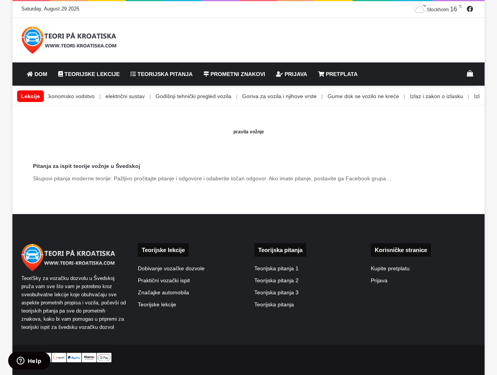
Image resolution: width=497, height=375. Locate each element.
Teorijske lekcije (157, 305)
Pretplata (341, 74)
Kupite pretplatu (390, 268)
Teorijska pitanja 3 (276, 293)
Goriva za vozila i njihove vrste (270, 96)
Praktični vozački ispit (164, 280)
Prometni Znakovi (237, 74)
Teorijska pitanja (274, 305)
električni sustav (116, 96)
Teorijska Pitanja (164, 74)
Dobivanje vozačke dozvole (171, 268)
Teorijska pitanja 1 (276, 268)
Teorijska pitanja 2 (276, 280)
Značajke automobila (163, 293)
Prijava (295, 74)
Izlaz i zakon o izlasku (427, 96)
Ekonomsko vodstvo (60, 96)
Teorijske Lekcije (91, 74)
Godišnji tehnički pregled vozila (184, 96)
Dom (40, 74)
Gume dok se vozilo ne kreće (354, 96)
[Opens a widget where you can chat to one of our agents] (29, 361)
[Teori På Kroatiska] (69, 40)
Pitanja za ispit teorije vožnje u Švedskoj (86, 166)
